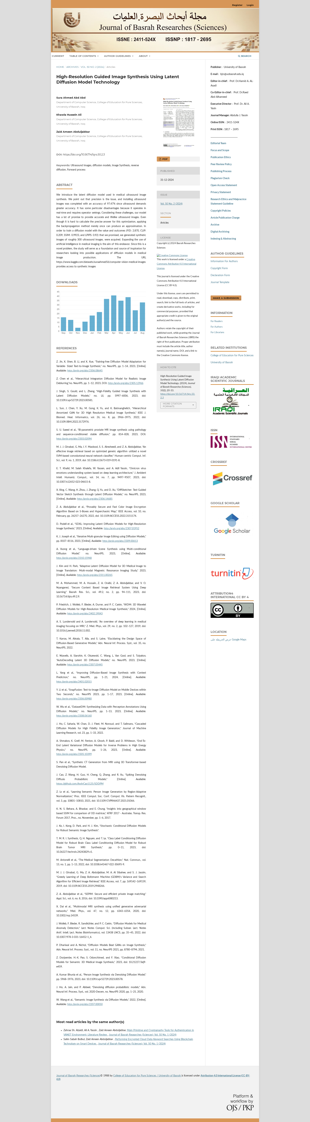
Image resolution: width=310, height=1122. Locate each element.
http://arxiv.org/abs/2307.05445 (85, 665)
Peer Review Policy (221, 164)
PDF (165, 159)
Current (58, 56)
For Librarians (217, 332)
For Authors (217, 327)
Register (237, 5)
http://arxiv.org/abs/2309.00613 (120, 541)
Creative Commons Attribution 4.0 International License (176, 264)
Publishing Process (221, 171)
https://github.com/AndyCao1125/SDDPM (80, 784)
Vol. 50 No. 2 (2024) (92, 66)
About (143, 56)
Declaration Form (220, 275)
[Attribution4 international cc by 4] (232, 617)
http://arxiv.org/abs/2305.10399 (74, 754)
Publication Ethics (221, 157)
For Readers (217, 321)
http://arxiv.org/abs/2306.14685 (94, 499)
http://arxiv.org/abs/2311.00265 (94, 575)
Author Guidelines (117, 56)
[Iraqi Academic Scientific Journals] (230, 415)
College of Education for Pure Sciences (232, 355)
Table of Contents (83, 56)
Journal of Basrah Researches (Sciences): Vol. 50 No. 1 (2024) (143, 1035)
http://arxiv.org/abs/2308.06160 (74, 716)
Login (250, 5)
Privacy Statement (221, 192)
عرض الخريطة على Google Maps (228, 639)
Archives (72, 66)
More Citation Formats (172, 405)
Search (245, 56)
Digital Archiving (220, 232)
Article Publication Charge (225, 218)
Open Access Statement (224, 185)
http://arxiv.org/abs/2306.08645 (85, 371)
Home (60, 66)
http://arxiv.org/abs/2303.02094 (74, 439)
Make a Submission (226, 298)
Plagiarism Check (220, 178)
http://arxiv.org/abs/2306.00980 (74, 699)
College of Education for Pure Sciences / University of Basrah (147, 1075)
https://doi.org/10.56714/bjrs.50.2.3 (84, 154)
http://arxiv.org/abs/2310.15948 (74, 558)
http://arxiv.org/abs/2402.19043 (85, 613)
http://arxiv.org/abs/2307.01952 (121, 528)
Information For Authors (224, 261)
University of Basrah (222, 362)
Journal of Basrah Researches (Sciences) (78, 1075)
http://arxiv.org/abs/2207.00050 (85, 1004)
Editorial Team (218, 143)
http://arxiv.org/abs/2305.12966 (125, 383)
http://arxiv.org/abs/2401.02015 (74, 682)
